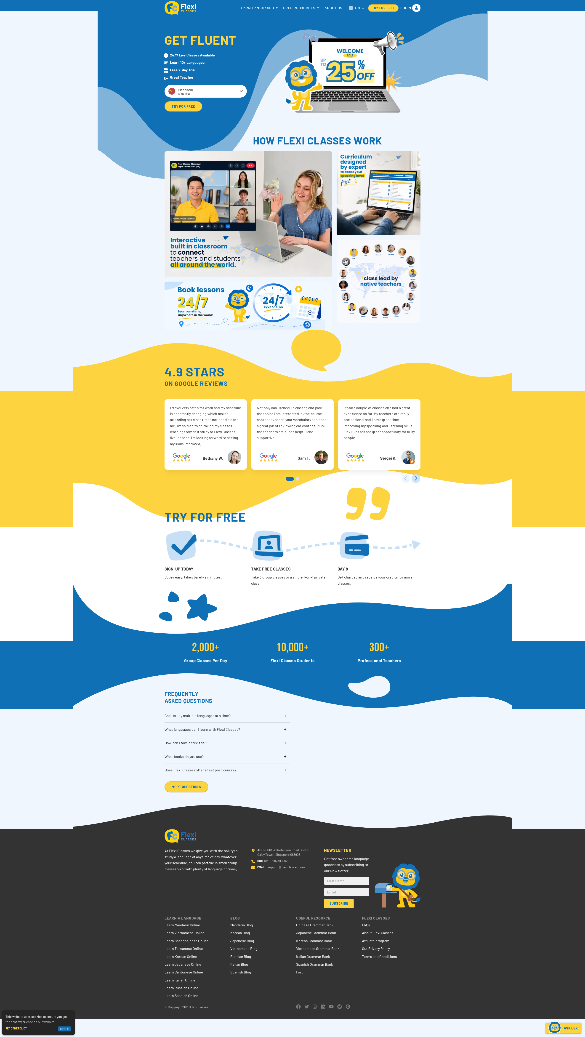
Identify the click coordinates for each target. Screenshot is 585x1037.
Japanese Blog (242, 940)
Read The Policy (16, 1028)
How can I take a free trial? (186, 743)
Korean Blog (240, 932)
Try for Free (383, 8)
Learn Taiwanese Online (184, 948)
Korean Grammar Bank (314, 940)
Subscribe (338, 903)
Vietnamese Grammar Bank (317, 948)
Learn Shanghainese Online (186, 940)
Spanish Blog (240, 972)
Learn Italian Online (180, 980)
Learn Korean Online (181, 956)
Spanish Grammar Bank (314, 964)
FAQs (366, 925)
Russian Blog (240, 956)
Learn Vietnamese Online (185, 932)
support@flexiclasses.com (286, 867)
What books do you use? (184, 756)
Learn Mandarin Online (182, 925)
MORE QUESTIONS (186, 787)
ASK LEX (571, 1028)
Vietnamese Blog (244, 948)
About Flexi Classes (378, 932)
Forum (301, 972)
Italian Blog (239, 964)
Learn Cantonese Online (184, 972)
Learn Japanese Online (183, 964)
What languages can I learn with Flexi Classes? (202, 729)
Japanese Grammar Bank (316, 932)
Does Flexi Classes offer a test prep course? (200, 770)
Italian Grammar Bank (313, 956)
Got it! (64, 1028)
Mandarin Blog (241, 925)
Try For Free (183, 106)
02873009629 (280, 861)
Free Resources (299, 8)
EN (357, 8)
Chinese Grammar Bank (314, 925)
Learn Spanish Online (181, 995)
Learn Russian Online (181, 988)
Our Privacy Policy (376, 948)
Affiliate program (375, 940)
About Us (333, 8)
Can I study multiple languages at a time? (198, 715)
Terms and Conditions (379, 956)
